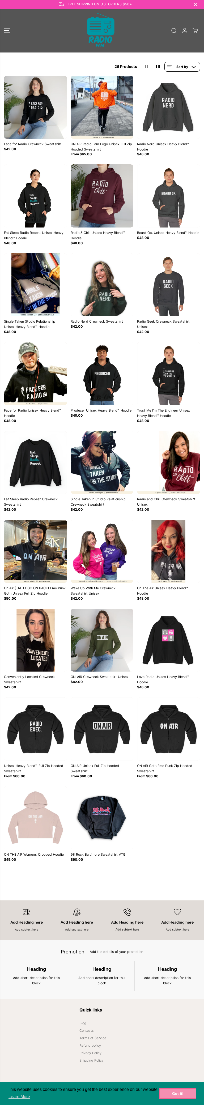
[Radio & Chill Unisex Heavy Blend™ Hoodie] (102, 196)
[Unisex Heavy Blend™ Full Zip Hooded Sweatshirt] (35, 729)
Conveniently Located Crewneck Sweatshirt (29, 679)
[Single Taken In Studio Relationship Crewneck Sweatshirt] (102, 462)
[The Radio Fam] (100, 30)
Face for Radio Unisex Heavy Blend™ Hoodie (32, 413)
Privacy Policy (90, 1053)
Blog (82, 1023)
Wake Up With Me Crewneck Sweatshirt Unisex (93, 590)
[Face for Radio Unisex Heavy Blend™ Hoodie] (35, 373)
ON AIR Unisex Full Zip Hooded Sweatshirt (95, 768)
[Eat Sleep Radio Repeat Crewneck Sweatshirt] (35, 462)
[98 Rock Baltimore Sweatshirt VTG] (102, 817)
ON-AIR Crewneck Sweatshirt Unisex (100, 677)
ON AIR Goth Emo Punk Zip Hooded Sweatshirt (164, 768)
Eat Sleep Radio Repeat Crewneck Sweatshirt (31, 501)
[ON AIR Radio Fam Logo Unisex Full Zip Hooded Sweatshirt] (102, 107)
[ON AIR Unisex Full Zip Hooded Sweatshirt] (102, 729)
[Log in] (184, 30)
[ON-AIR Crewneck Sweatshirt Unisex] (102, 640)
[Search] (174, 30)
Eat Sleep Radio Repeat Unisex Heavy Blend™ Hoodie (33, 235)
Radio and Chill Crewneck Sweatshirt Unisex (166, 501)
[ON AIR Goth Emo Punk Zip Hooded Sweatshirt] (168, 729)
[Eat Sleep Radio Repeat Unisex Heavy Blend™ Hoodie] (35, 196)
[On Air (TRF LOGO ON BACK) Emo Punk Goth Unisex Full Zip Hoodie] (35, 551)
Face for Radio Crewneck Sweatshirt (33, 144)
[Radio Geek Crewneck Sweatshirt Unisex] (168, 284)
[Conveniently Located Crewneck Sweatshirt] (35, 640)
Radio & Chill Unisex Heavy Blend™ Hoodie (98, 235)
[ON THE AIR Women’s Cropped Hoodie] (35, 817)
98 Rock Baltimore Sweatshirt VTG (98, 854)
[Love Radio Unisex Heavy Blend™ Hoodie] (168, 640)
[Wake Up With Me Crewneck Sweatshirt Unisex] (102, 551)
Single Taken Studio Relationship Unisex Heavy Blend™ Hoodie (29, 324)
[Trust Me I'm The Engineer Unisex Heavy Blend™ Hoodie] (168, 373)
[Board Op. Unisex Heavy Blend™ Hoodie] (168, 196)
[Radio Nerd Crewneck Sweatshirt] (102, 284)
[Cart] (195, 30)
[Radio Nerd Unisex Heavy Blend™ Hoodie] (168, 107)
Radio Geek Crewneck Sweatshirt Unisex (163, 324)
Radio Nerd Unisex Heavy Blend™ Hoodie (163, 146)
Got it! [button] (178, 1093)
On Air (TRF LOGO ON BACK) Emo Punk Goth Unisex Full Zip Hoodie (35, 590)
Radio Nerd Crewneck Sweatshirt (97, 321)
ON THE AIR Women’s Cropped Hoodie (34, 854)
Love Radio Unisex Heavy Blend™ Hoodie (163, 679)
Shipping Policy (91, 1060)
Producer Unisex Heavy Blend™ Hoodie (101, 410)
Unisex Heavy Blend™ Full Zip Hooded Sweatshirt (33, 768)
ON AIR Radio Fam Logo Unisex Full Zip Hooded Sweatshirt (101, 146)
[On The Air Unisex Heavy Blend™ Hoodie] (168, 551)
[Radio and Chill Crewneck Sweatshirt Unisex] (168, 462)
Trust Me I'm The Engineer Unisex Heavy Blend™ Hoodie (163, 413)
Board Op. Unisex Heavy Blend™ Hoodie (168, 233)
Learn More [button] (19, 1096)
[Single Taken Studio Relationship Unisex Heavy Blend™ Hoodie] (35, 284)
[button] (7, 30)
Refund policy (90, 1045)
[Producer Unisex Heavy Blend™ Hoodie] (102, 373)
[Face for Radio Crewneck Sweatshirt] (35, 107)
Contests (86, 1031)
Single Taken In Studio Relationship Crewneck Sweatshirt (98, 501)
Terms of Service (92, 1038)
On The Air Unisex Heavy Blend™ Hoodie (162, 590)
